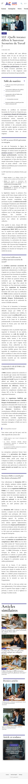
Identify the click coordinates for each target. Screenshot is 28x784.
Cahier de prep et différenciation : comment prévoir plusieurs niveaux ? (14, 672)
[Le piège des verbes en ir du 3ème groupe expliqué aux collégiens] (14, 642)
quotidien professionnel (11, 66)
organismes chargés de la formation (15, 114)
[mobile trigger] (3, 3)
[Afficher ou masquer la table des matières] (23, 81)
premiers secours (7, 152)
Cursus (3, 627)
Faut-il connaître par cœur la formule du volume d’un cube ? (14, 631)
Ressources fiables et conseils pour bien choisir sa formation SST (14, 103)
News (4, 33)
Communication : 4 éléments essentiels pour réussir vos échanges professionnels (14, 702)
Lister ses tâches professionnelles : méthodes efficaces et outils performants (12, 727)
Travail (5, 724)
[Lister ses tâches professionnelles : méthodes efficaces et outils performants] (14, 717)
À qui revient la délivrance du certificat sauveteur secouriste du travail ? (14, 90)
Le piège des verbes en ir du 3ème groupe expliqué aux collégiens (13, 651)
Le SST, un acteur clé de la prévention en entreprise (14, 85)
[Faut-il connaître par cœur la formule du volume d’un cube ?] (14, 621)
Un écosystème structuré (12, 99)
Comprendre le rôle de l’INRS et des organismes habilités (13, 95)
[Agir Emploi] (11, 3)
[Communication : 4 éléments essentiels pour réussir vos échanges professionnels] (14, 692)
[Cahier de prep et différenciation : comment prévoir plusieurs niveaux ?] (14, 662)
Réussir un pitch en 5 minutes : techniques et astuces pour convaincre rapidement (14, 750)
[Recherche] (21, 3)
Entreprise (6, 699)
